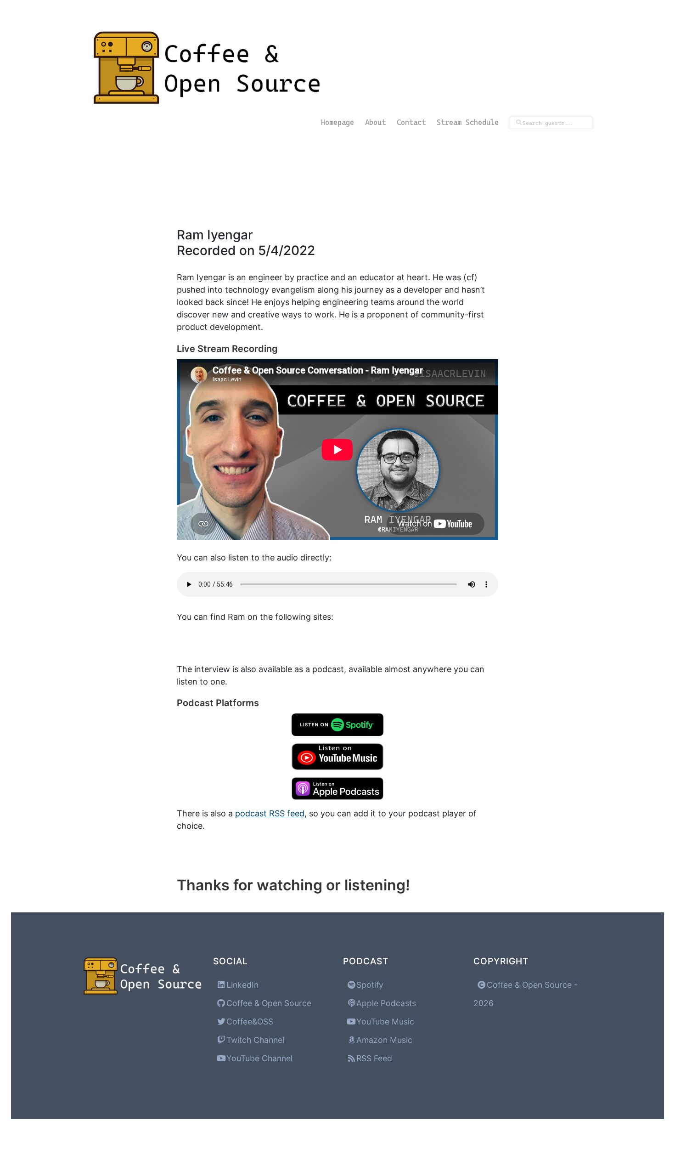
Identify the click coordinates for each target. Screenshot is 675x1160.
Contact (411, 122)
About (375, 122)
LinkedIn (241, 985)
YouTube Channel (258, 1058)
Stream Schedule (468, 122)
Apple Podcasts (385, 1003)
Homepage (337, 122)
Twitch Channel (254, 1040)
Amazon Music (383, 1040)
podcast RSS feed (269, 813)
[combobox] (551, 123)
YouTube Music (384, 1021)
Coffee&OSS (248, 1021)
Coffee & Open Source (267, 1003)
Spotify (368, 985)
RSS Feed (373, 1058)
